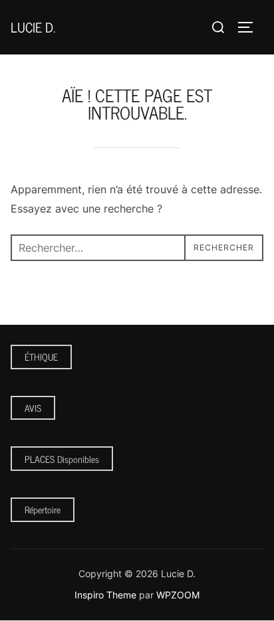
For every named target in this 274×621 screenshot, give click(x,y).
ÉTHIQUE (41, 356)
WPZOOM (178, 594)
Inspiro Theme (105, 594)
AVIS (33, 407)
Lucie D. (33, 27)
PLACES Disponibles (62, 458)
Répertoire (43, 509)
